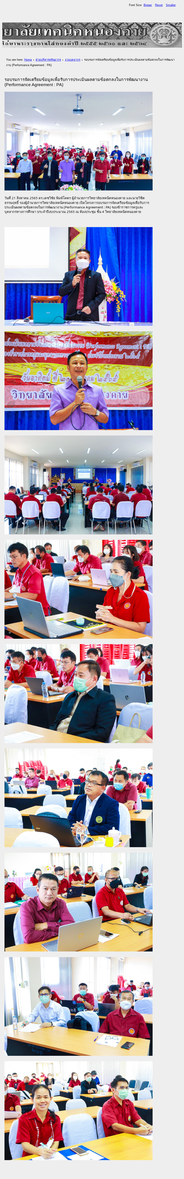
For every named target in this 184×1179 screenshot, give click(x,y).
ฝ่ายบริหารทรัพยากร (48, 59)
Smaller (171, 5)
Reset (159, 5)
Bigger (148, 5)
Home (28, 59)
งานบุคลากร (72, 59)
